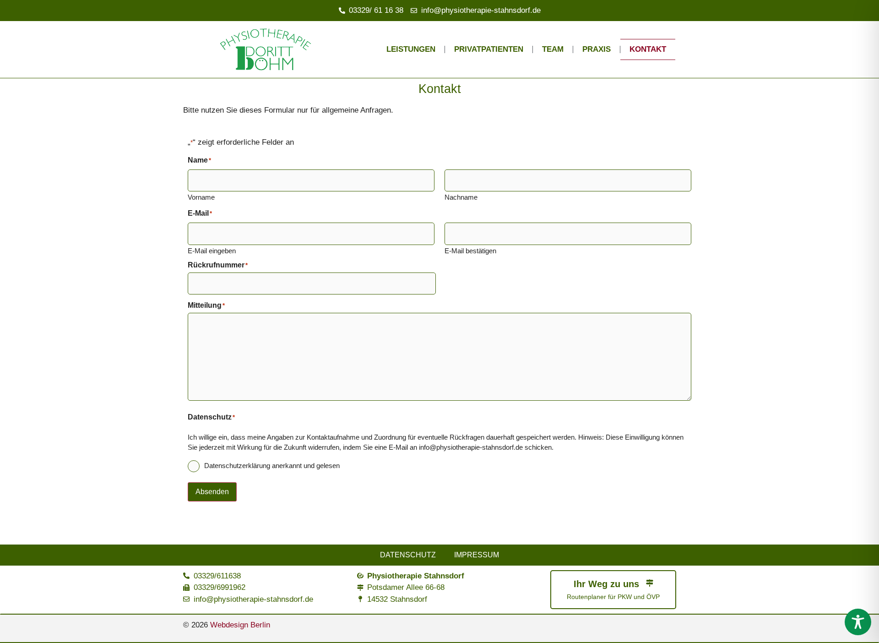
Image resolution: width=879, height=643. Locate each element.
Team (553, 49)
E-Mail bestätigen (470, 250)
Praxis (596, 49)
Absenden (212, 492)
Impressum (476, 555)
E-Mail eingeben (212, 250)
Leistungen (410, 49)
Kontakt (647, 49)
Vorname (201, 197)
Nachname (461, 197)
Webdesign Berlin (240, 625)
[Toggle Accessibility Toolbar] (858, 622)
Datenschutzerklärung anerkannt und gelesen (272, 465)
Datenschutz (408, 555)
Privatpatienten (488, 49)
